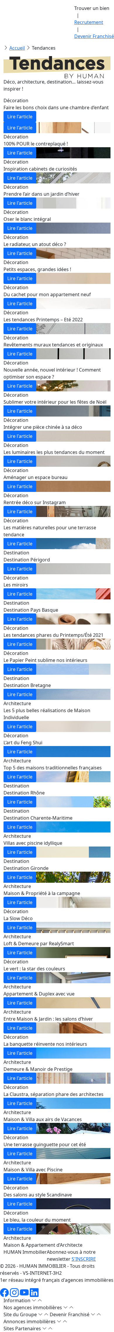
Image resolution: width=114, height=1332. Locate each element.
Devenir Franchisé (94, 36)
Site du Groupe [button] (21, 1314)
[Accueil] (26, 18)
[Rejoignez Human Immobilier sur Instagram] (15, 1292)
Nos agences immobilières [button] (33, 1307)
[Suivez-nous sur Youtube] (25, 1292)
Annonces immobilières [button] (30, 1321)
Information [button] (18, 1300)
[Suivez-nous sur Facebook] (5, 1292)
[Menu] (7, 27)
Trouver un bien (91, 8)
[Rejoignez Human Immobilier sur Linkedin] (34, 1292)
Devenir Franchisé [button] (70, 1314)
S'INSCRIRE (84, 1259)
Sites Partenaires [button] (23, 1328)
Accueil (17, 48)
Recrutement (88, 22)
